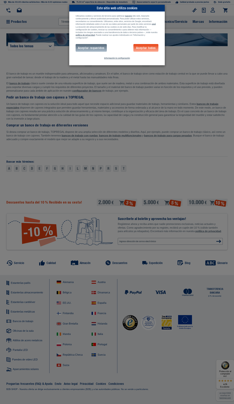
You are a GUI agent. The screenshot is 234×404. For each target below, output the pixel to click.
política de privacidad (85, 35)
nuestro (128, 16)
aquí (154, 24)
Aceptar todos (146, 48)
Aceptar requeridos (91, 48)
